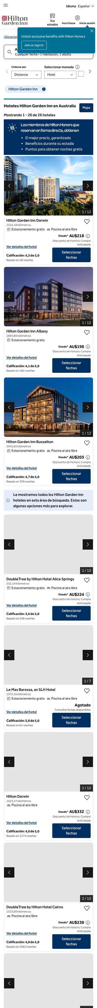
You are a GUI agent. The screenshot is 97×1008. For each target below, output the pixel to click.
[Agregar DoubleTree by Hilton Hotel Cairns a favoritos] (87, 908)
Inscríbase (68, 23)
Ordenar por (18, 67)
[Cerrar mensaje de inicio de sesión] (92, 30)
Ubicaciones (12, 37)
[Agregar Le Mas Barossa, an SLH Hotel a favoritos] (87, 691)
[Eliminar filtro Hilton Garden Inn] (43, 89)
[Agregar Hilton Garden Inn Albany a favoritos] (87, 332)
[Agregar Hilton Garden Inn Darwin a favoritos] (87, 221)
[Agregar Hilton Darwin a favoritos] (87, 797)
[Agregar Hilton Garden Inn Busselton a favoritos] (87, 443)
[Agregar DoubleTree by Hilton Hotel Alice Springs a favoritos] (87, 580)
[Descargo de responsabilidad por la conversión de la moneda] (77, 67)
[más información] (88, 236)
